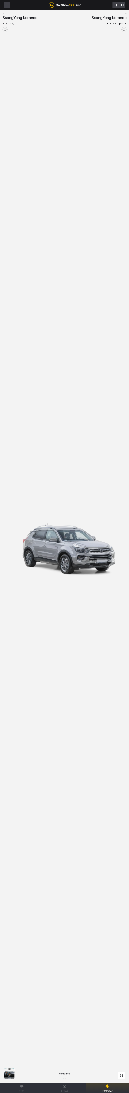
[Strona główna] (64, 5)
